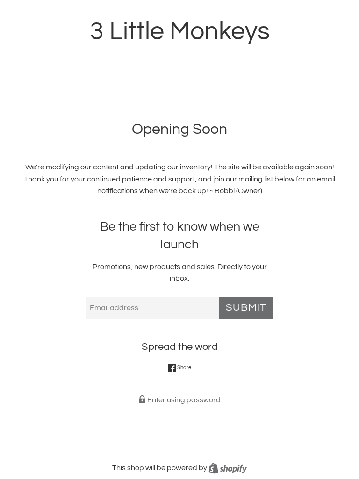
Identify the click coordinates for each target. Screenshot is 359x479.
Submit (246, 307)
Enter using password (183, 400)
